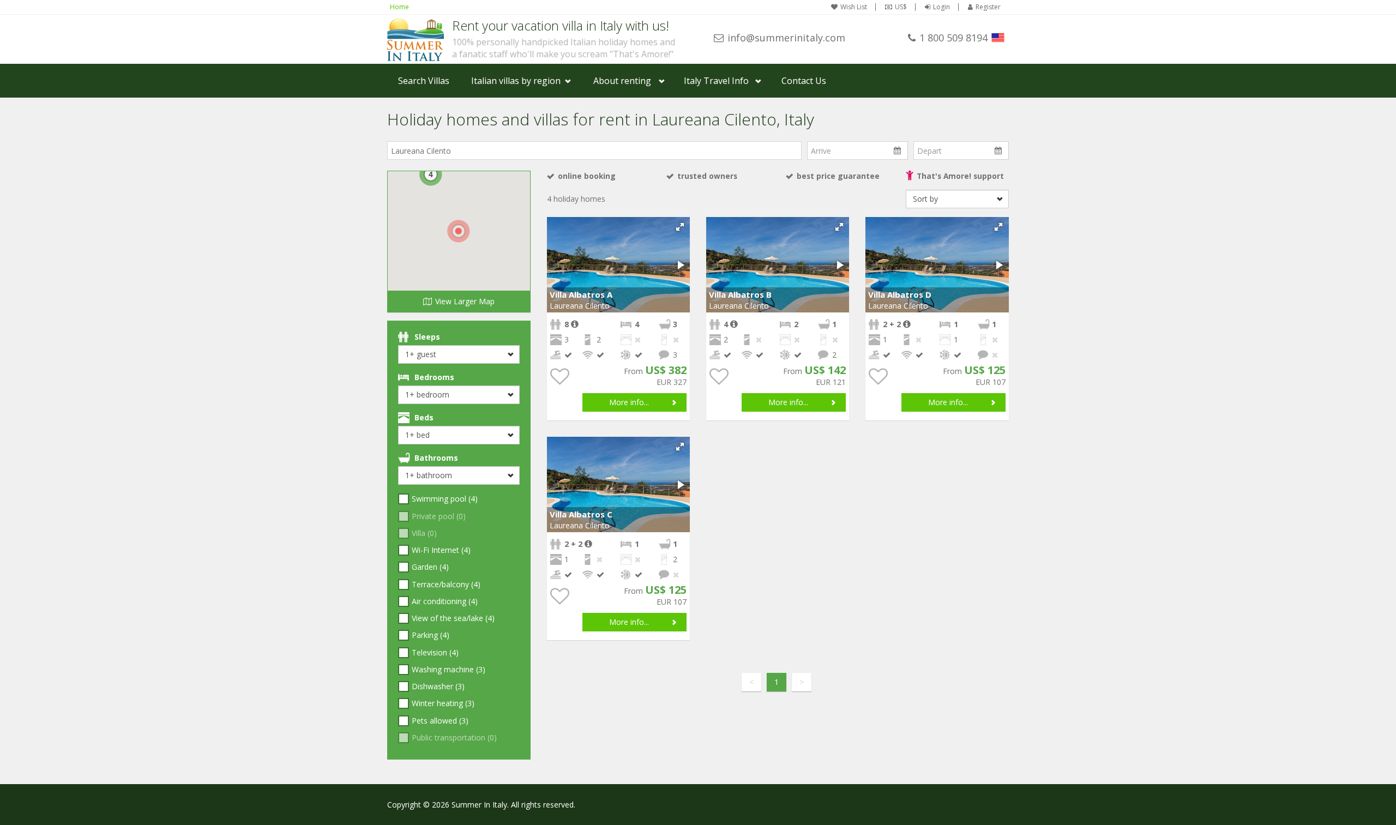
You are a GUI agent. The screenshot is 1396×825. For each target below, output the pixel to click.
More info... (629, 402)
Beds (424, 417)
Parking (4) (430, 635)
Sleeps (427, 337)
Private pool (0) (439, 516)
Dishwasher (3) (438, 686)
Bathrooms (436, 458)
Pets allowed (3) (440, 720)
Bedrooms (434, 377)
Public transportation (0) (454, 737)
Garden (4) (430, 567)
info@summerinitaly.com (786, 37)
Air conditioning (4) (445, 601)
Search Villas (423, 81)
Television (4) (435, 652)
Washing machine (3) (448, 669)
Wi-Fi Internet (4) (441, 550)
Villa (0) (424, 533)
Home (399, 6)
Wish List (853, 7)
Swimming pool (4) (445, 498)
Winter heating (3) (443, 703)
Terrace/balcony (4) (446, 584)
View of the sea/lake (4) (453, 618)
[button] (680, 227)
